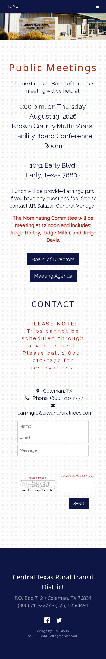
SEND (78, 503)
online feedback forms (57, 461)
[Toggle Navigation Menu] (97, 6)
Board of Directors (53, 259)
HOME (12, 6)
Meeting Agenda (53, 276)
